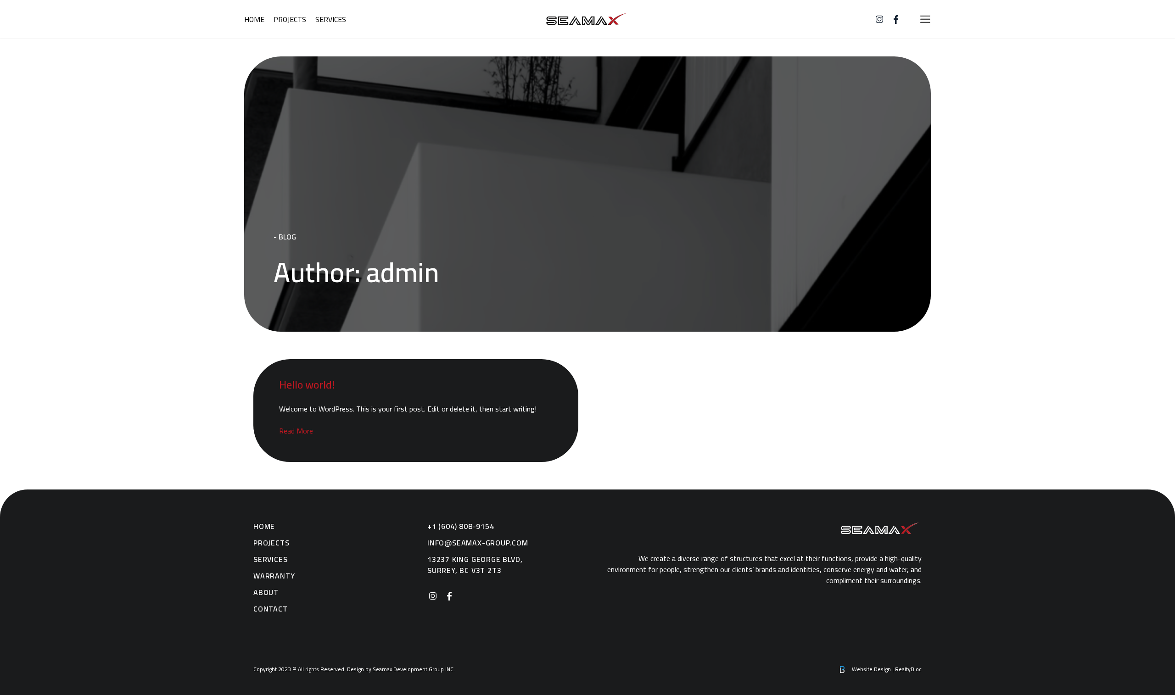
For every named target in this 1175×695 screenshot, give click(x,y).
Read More (296, 431)
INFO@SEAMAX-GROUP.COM (477, 543)
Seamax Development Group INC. (587, 19)
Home (254, 19)
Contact (270, 609)
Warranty (274, 576)
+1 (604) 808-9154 (460, 526)
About (266, 592)
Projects (290, 19)
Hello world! (307, 384)
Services (330, 19)
